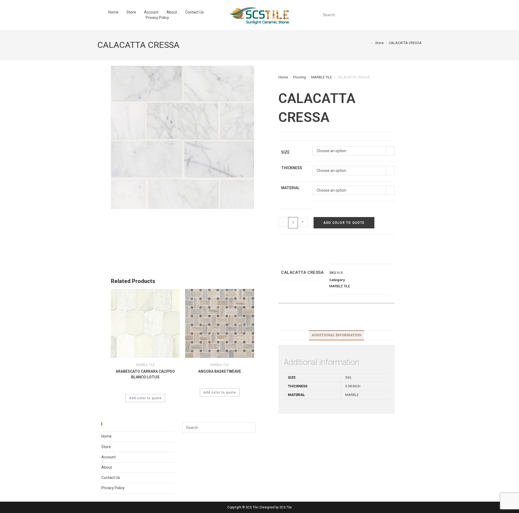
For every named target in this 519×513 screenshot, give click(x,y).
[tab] (336, 335)
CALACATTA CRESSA (405, 43)
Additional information (336, 335)
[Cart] (373, 15)
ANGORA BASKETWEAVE (219, 371)
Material (290, 188)
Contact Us (194, 12)
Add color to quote (344, 223)
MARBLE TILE (321, 77)
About (172, 12)
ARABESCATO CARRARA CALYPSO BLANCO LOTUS (145, 374)
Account (151, 12)
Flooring (299, 77)
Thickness (291, 168)
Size (285, 152)
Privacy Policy (157, 17)
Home (113, 12)
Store (131, 12)
